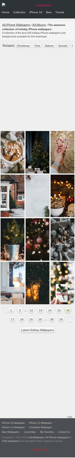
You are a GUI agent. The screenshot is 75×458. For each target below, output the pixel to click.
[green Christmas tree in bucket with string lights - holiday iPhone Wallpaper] (12, 239)
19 (31, 319)
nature (49, 45)
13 (40, 310)
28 (51, 319)
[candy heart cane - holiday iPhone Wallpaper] (62, 152)
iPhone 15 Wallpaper (13, 423)
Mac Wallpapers (11, 432)
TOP (69, 417)
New (49, 12)
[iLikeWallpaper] (17, 5)
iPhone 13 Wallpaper (40, 423)
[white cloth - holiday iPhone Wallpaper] (62, 283)
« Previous (6, 310)
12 (31, 310)
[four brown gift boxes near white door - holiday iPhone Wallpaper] (12, 283)
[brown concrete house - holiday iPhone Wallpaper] (12, 196)
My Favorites (47, 432)
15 (59, 310)
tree (37, 45)
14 (49, 310)
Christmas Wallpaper (40, 427)
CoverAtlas (30, 432)
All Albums (39, 25)
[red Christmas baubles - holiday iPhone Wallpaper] (37, 239)
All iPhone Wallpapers (16, 25)
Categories (43, 5)
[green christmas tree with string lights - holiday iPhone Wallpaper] (37, 152)
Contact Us (64, 432)
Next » (69, 319)
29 (61, 319)
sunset (62, 45)
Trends (59, 12)
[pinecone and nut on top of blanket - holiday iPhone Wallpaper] (62, 239)
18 (21, 319)
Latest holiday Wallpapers (37, 330)
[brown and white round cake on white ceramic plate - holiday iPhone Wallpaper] (12, 152)
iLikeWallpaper (36, 437)
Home (5, 12)
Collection (19, 12)
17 (12, 319)
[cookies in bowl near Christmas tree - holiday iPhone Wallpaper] (62, 196)
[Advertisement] (37, 91)
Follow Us (40, 450)
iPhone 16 (35, 12)
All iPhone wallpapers (57, 437)
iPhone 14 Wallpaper (13, 427)
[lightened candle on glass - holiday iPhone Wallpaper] (37, 283)
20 (40, 319)
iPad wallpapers (11, 441)
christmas (23, 45)
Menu (71, 12)
